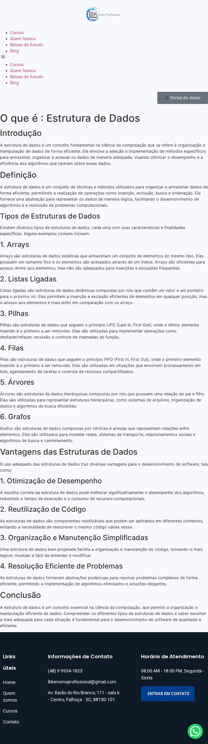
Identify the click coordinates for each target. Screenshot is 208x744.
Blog (14, 50)
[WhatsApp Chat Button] (195, 731)
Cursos (17, 32)
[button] (104, 57)
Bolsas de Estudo (26, 44)
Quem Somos (23, 38)
